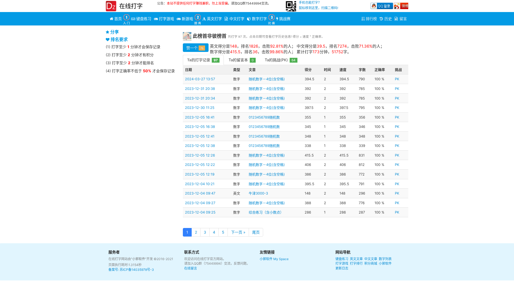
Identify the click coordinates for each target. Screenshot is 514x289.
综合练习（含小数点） (266, 212)
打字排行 (356, 263)
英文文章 (356, 259)
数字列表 (385, 259)
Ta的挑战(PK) (280, 60)
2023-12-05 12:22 (200, 164)
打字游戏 (341, 263)
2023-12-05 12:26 (200, 155)
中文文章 (370, 259)
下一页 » (238, 232)
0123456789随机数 (264, 117)
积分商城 (370, 263)
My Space (281, 259)
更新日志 (341, 268)
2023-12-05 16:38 (200, 126)
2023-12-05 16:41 (199, 117)
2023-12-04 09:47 (200, 193)
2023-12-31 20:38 (200, 88)
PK (397, 79)
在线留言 (190, 268)
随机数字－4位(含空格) (267, 79)
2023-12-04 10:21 (199, 184)
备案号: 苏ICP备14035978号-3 (131, 270)
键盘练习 (341, 259)
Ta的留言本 (241, 60)
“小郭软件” (138, 259)
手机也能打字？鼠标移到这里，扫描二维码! (318, 5)
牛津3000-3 (258, 193)
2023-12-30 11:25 (199, 107)
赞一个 (194, 47)
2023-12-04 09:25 (200, 212)
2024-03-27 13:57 (200, 79)
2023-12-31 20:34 (200, 98)
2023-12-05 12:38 (200, 145)
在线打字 (131, 5)
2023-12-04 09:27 (200, 203)
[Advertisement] (141, 156)
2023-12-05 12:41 (199, 136)
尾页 (256, 232)
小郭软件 (266, 259)
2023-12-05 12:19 (199, 174)
